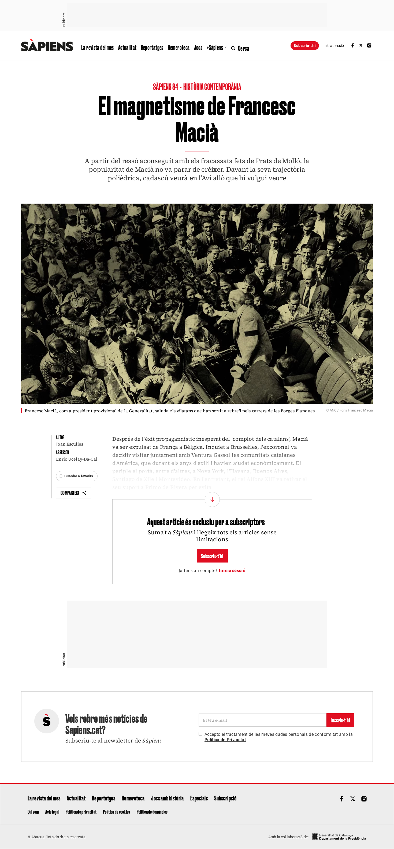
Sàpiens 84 (166, 86)
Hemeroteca (179, 47)
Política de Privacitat (225, 739)
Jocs (198, 47)
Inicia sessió (232, 570)
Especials (199, 798)
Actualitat (127, 47)
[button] (76, 476)
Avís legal (52, 811)
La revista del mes (97, 47)
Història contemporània (212, 86)
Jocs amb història (167, 798)
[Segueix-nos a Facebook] (352, 45)
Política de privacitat (81, 811)
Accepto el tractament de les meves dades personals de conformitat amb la (279, 737)
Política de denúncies (152, 811)
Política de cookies (116, 811)
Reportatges (152, 47)
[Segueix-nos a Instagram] (369, 45)
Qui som (33, 811)
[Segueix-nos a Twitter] (361, 45)
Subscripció (225, 798)
